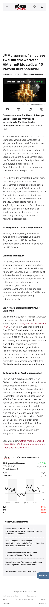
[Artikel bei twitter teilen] (42, 109)
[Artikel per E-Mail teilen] (7, 109)
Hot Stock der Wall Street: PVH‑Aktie (20, 571)
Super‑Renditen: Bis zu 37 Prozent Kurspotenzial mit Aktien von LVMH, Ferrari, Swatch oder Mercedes (23, 531)
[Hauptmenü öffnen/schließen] (7, 7)
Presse (5, 600)
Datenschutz (31, 596)
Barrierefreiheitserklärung (11, 596)
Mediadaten (42, 603)
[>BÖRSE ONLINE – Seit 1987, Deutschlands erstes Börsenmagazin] (20, 7)
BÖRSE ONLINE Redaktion (28, 457)
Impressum (6, 603)
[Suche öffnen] (42, 7)
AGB (45, 596)
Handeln (43, 575)
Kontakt (43, 600)
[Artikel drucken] (19, 109)
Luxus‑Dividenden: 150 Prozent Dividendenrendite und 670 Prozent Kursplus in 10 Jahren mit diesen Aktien (24, 543)
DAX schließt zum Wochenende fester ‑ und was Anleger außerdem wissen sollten (23, 563)
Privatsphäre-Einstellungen (24, 600)
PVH (5, 178)
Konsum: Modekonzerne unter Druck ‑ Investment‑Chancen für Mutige (21, 554)
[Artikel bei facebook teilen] (30, 109)
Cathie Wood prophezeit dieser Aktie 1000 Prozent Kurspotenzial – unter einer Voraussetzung (24, 444)
